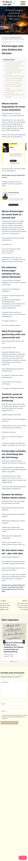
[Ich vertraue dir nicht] (14, 198)
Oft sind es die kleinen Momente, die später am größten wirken (5, 605)
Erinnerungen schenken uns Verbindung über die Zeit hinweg (14, 86)
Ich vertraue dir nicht (13, 192)
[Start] (2, 37)
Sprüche (9, 43)
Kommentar (5, 682)
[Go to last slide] (4, 642)
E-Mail (3, 711)
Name (3, 704)
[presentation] (14, 631)
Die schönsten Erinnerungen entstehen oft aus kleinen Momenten (14, 72)
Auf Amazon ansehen (14, 163)
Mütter (12, 147)
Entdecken (13, 160)
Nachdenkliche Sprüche (8, 41)
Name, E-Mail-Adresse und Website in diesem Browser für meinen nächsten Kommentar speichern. (14, 717)
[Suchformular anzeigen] (14, 3)
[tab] (12, 661)
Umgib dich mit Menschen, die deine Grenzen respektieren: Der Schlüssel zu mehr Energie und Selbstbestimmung (14, 647)
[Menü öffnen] (23, 3)
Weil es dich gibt (9, 654)
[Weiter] (24, 642)
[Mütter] (13, 153)
